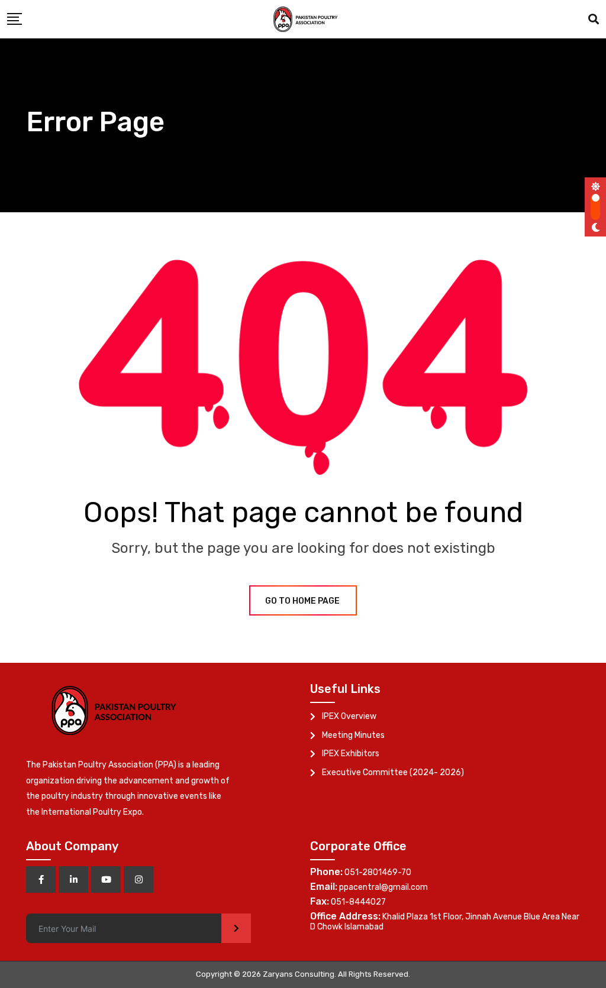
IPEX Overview (349, 716)
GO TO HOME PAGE (302, 601)
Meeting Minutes (353, 735)
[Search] (593, 19)
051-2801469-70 (377, 872)
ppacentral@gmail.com (383, 887)
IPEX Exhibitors (350, 754)
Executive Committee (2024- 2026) (393, 772)
